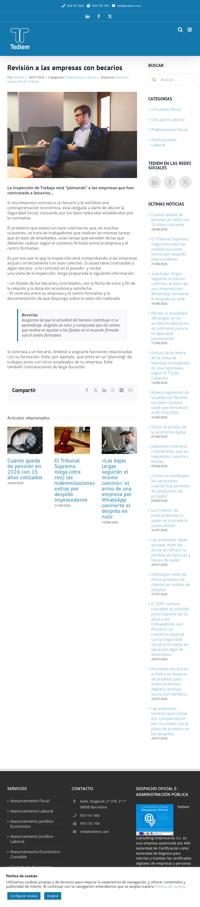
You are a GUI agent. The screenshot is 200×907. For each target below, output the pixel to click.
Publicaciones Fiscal (169, 129)
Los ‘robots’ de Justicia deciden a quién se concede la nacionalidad (169, 518)
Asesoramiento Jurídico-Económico (32, 824)
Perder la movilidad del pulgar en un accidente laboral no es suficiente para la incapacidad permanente (170, 326)
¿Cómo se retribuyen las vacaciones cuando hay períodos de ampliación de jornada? (170, 486)
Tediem (18, 77)
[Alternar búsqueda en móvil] (180, 29)
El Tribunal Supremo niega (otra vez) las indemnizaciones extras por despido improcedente (74, 480)
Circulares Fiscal (166, 109)
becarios (122, 77)
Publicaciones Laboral (81, 77)
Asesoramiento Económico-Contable (35, 854)
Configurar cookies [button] (24, 896)
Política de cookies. (171, 886)
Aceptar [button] (52, 896)
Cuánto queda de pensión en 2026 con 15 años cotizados (24, 469)
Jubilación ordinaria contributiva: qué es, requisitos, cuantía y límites (170, 454)
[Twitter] (185, 182)
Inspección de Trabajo (23, 81)
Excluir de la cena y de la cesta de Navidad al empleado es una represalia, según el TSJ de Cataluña (170, 365)
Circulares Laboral (168, 119)
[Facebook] (170, 182)
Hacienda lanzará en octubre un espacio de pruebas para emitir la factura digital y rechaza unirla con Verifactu (170, 681)
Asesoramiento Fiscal (29, 800)
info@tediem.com (129, 6)
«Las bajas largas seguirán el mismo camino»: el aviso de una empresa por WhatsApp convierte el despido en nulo (116, 488)
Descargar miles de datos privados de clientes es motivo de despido (170, 582)
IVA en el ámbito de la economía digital (169, 429)
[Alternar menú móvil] (190, 29)
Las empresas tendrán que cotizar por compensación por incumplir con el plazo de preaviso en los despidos (170, 721)
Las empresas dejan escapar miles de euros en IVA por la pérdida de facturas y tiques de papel (170, 550)
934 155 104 (90, 823)
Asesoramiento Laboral (31, 811)
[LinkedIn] (154, 182)
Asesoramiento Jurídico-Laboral (32, 839)
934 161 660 (90, 815)
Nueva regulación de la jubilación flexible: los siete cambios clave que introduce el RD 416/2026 (170, 402)
